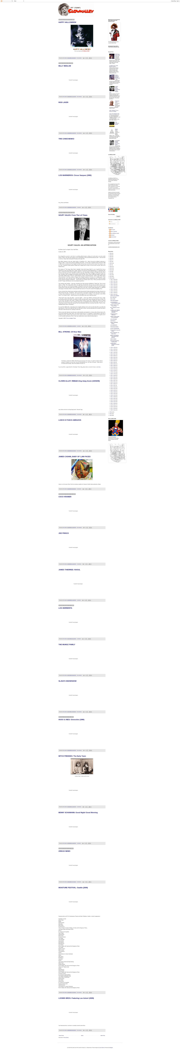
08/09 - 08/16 (113, 363)
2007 (111, 413)
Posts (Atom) (66, 1037)
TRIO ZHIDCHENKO (66, 139)
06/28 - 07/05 (113, 373)
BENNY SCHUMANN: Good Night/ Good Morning (78, 812)
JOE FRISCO (63, 533)
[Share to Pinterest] (91, 58)
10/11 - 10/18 (113, 349)
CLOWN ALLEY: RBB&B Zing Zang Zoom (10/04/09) (79, 381)
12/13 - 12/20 (113, 282)
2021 (111, 261)
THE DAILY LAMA (117, 102)
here (99, 366)
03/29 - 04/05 (113, 390)
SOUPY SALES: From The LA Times (72, 215)
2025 (111, 254)
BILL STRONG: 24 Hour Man (69, 332)
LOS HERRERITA (65, 608)
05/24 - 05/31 (113, 382)
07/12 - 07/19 (113, 370)
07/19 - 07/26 (113, 368)
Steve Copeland (114, 231)
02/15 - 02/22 (113, 400)
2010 (111, 276)
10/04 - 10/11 (113, 350)
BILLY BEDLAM (64, 66)
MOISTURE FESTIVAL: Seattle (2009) (73, 888)
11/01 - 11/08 (113, 292)
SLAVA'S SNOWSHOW (67, 681)
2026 (111, 253)
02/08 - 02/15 (113, 401)
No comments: (79, 96)
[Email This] (86, 58)
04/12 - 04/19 (113, 386)
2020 (111, 263)
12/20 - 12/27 (113, 281)
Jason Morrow (102, 1047)
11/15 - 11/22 (113, 289)
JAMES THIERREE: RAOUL (69, 570)
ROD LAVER (63, 102)
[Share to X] (88, 58)
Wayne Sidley (116, 130)
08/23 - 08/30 (113, 360)
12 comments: (79, 414)
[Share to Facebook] (90, 58)
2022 (111, 259)
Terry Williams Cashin (115, 233)
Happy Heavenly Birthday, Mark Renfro (117, 77)
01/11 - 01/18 (113, 408)
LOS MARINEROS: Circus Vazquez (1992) (74, 175)
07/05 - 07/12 (113, 372)
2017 (111, 264)
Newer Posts (61, 1035)
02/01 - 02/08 (113, 403)
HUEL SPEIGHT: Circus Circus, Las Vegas (113, 111)
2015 (111, 268)
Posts (111, 221)
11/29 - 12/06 (113, 286)
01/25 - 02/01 (113, 405)
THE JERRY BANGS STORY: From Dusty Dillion (117, 142)
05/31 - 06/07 (113, 380)
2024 (111, 256)
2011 (111, 274)
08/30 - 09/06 (113, 358)
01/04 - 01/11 (113, 409)
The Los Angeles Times (71, 318)
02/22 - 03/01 (113, 398)
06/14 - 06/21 (113, 377)
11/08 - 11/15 (113, 290)
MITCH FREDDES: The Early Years (72, 756)
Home (82, 1035)
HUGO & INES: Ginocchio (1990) (71, 719)
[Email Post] (84, 96)
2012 (111, 273)
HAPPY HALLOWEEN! (67, 22)
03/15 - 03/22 (113, 393)
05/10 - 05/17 (113, 385)
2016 (111, 266)
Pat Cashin (113, 229)
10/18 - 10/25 (113, 347)
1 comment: (79, 207)
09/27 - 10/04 (113, 352)
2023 (111, 258)
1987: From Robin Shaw (117, 55)
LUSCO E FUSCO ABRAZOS (69, 420)
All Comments (112, 223)
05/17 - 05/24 (113, 383)
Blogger (111, 1047)
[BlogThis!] (87, 58)
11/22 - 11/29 (113, 287)
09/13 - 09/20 (113, 355)
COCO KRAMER (64, 497)
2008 (111, 412)
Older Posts (103, 1035)
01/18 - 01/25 (113, 406)
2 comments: (79, 806)
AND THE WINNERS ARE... (114, 113)
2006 (111, 415)
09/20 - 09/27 (113, 354)
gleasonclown (113, 236)
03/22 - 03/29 (113, 391)
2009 (111, 278)
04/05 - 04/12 (113, 388)
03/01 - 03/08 (113, 396)
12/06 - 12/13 (113, 284)
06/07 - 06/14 (113, 378)
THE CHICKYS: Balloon (117, 123)
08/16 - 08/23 (113, 362)
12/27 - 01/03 (113, 279)
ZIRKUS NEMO (64, 851)
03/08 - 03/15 (113, 395)
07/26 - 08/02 (113, 367)
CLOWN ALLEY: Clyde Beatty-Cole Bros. (113, 66)
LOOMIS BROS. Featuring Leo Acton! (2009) (76, 998)
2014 (111, 269)
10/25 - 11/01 (113, 294)
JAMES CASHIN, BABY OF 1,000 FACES (74, 457)
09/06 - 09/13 (113, 357)
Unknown (112, 235)
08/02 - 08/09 (113, 365)
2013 (111, 271)
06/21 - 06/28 (113, 375)
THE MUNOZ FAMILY (66, 644)
